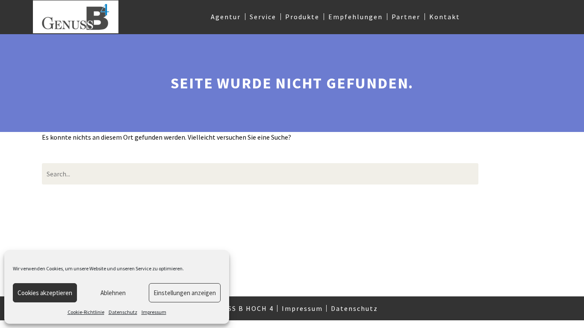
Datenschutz (123, 312)
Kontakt (444, 16)
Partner (406, 16)
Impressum (154, 312)
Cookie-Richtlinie (86, 312)
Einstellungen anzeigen (184, 293)
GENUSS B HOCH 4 (240, 308)
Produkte (302, 16)
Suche (516, 174)
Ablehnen (113, 293)
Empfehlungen (355, 16)
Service (263, 16)
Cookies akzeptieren (45, 293)
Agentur (226, 16)
